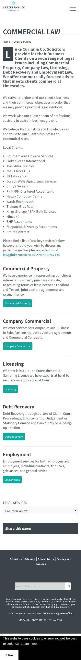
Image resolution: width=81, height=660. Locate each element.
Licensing (10, 389)
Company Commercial (17, 346)
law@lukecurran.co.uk (19, 254)
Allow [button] (9, 654)
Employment (12, 479)
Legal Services (15, 502)
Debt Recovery (14, 436)
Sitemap (29, 559)
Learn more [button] (29, 643)
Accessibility (46, 559)
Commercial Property (17, 303)
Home (6, 41)
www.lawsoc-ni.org (25, 601)
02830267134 (50, 254)
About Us (16, 559)
